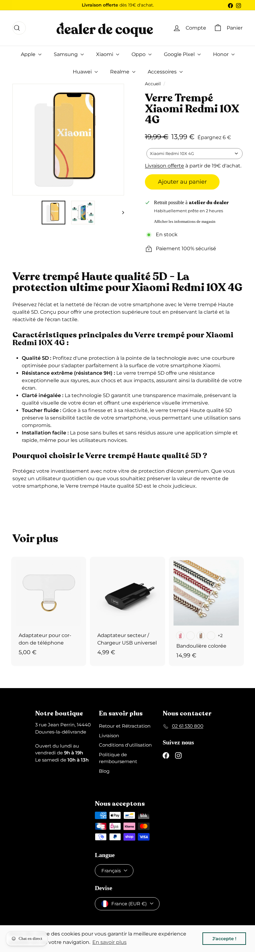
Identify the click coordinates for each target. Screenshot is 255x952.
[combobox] (194, 153)
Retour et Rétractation (125, 726)
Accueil (153, 83)
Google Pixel (180, 54)
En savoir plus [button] (109, 942)
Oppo (139, 54)
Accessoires (163, 72)
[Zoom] (19, 139)
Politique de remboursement (118, 758)
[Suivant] (120, 212)
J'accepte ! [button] (224, 938)
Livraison (109, 736)
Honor (221, 54)
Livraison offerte (164, 166)
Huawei (83, 72)
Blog (104, 771)
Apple (29, 54)
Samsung (66, 54)
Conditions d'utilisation (125, 745)
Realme (120, 72)
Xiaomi (105, 54)
